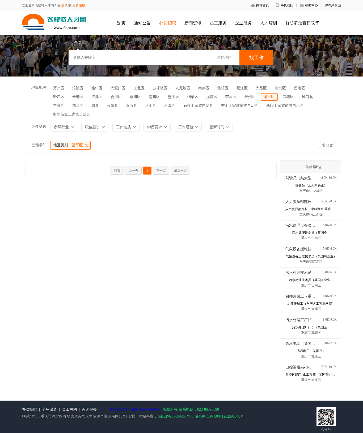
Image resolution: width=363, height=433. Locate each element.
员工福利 (69, 409)
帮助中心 (311, 5)
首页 (117, 170)
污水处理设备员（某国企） (307, 225)
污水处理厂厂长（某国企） (307, 320)
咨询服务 (89, 409)
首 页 (121, 23)
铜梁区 (192, 97)
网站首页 (262, 5)
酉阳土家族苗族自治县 (284, 106)
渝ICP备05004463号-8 (175, 416)
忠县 (95, 106)
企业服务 (243, 23)
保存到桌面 (333, 5)
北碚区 (223, 88)
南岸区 (203, 88)
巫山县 (150, 106)
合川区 (116, 97)
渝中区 (97, 88)
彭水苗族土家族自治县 (71, 114)
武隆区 (288, 97)
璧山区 (173, 97)
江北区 (139, 88)
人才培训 (268, 23)
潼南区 (211, 97)
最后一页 (180, 170)
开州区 (250, 97)
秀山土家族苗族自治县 (239, 106)
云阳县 (112, 106)
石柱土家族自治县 (198, 106)
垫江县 (77, 106)
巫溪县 (169, 106)
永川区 (135, 97)
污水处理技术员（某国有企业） (311, 273)
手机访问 (287, 5)
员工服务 (218, 23)
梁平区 (269, 97)
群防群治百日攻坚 (302, 23)
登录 (64, 5)
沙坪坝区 (160, 88)
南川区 (154, 97)
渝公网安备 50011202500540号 (219, 416)
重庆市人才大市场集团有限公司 (135, 409)
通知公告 (142, 23)
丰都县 (58, 106)
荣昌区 (231, 97)
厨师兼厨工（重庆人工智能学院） (313, 296)
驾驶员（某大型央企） (304, 178)
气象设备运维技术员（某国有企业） (315, 249)
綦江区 (242, 88)
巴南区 (299, 88)
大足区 (261, 88)
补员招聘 (167, 23)
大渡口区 (118, 88)
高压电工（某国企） (302, 344)
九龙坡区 (182, 88)
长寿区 (77, 97)
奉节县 (131, 106)
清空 (329, 145)
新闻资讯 (192, 23)
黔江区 (58, 97)
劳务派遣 (49, 409)
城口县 (307, 97)
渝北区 (280, 88)
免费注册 (78, 5)
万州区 (58, 88)
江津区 (97, 97)
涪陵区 (77, 88)
